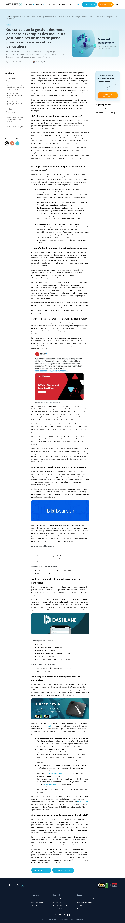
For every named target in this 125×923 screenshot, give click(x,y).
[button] (118, 4)
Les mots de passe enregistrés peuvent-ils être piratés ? (14, 103)
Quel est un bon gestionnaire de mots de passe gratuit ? (14, 110)
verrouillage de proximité (52, 784)
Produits (29, 4)
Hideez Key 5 (49, 726)
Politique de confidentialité (86, 899)
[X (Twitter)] (64, 915)
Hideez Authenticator (37, 902)
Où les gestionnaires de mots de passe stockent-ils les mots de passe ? (15, 87)
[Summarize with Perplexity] (17, 143)
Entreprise (74, 4)
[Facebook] (56, 915)
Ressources (63, 4)
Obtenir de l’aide (59, 909)
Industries (38, 4)
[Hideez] (15, 885)
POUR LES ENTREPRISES (63, 870)
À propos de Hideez (60, 899)
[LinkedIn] (68, 915)
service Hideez (82, 802)
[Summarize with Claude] (12, 143)
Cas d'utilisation (50, 4)
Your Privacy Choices (77, 919)
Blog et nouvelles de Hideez (21, 17)
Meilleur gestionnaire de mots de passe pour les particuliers (14, 119)
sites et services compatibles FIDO (57, 773)
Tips (8, 24)
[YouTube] (60, 915)
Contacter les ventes (60, 905)
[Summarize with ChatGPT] (7, 143)
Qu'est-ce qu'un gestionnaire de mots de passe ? (14, 79)
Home (9, 17)
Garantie (80, 905)
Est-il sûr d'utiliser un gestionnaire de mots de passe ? (14, 95)
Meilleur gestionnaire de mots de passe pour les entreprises (14, 128)
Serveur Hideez (35, 899)
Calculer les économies (108, 95)
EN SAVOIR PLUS (89, 4)
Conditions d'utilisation (85, 902)
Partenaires (57, 902)
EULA (79, 909)
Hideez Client (34, 905)
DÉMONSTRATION (106, 4)
